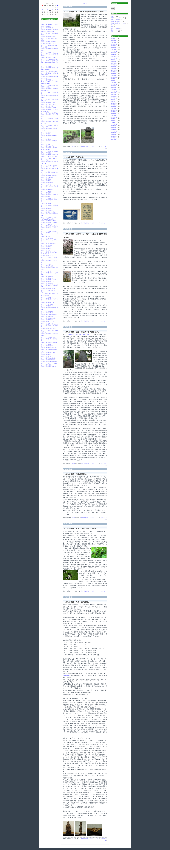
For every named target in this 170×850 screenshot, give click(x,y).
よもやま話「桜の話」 (47, 264)
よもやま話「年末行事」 (47, 346)
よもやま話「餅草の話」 (47, 266)
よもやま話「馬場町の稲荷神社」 (49, 361)
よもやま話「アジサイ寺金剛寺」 (49, 363)
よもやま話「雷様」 (46, 179)
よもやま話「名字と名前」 (48, 321)
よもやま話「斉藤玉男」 (47, 323)
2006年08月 (114, 84)
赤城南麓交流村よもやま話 (87, 146)
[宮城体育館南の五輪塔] (72, 143)
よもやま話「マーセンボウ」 (48, 167)
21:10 (73, 321)
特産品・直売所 (115, 19)
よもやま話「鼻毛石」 (47, 354)
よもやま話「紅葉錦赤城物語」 (49, 314)
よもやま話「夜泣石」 (47, 248)
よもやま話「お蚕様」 (47, 365)
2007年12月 (114, 56)
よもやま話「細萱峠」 (47, 193)
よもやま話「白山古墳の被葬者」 (49, 113)
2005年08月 (114, 105)
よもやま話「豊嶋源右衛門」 (48, 102)
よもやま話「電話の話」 (47, 311)
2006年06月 (114, 87)
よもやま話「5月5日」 (47, 224)
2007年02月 (114, 73)
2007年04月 (114, 70)
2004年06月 (114, 129)
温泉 (112, 26)
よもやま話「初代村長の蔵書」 (49, 107)
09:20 (73, 517)
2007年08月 (114, 63)
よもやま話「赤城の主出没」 (48, 36)
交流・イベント (115, 28)
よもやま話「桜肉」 (46, 250)
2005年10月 (114, 101)
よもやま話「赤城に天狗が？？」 (49, 231)
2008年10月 (114, 39)
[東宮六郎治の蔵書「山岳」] (72, 220)
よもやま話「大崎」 (46, 144)
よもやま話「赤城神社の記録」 (49, 347)
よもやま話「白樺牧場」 (47, 27)
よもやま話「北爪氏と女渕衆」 (49, 165)
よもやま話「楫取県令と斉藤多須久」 (79, 335)
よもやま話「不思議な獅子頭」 (49, 220)
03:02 (73, 463)
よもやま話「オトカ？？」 (48, 281)
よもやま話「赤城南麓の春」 (48, 288)
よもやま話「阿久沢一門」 (48, 52)
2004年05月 (114, 131)
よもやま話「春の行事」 (47, 283)
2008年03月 (114, 51)
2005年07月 (114, 106)
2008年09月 (114, 40)
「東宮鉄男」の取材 (46, 203)
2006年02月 (114, 94)
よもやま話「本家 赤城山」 (48, 212)
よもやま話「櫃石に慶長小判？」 (49, 175)
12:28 (73, 223)
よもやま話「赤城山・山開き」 (49, 222)
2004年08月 (114, 125)
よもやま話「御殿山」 (47, 344)
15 (50, 11)
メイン (85, 3)
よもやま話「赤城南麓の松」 (48, 358)
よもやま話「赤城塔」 (47, 208)
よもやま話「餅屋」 (46, 132)
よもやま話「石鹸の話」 (47, 177)
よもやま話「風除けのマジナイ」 (49, 279)
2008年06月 (114, 45)
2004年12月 (114, 118)
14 (47, 11)
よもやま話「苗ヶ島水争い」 (48, 238)
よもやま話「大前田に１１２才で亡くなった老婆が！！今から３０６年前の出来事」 (49, 81)
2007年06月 (114, 66)
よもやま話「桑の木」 (47, 191)
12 (42, 11)
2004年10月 (114, 122)
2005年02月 (114, 115)
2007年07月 (114, 65)
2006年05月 (114, 89)
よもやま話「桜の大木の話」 (48, 318)
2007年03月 (114, 72)
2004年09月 (114, 124)
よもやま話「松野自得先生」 (48, 198)
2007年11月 (114, 58)
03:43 (73, 838)
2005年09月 (114, 103)
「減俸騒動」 (67, 675)
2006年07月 (114, 85)
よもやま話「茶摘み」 (47, 180)
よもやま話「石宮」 (46, 236)
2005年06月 (114, 108)
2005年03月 (114, 113)
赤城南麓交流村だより (117, 21)
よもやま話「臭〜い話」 (47, 304)
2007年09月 (114, 61)
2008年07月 (114, 44)
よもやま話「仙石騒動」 (47, 276)
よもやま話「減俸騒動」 (47, 182)
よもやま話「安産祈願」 (47, 319)
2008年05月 (114, 47)
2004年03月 (114, 134)
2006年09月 (114, 82)
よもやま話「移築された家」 (48, 57)
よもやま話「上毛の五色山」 (48, 328)
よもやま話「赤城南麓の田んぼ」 (49, 366)
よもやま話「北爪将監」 (47, 210)
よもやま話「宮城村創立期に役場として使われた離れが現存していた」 (49, 62)
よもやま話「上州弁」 (47, 246)
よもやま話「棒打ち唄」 (47, 106)
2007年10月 (114, 59)
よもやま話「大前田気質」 (48, 302)
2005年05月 (114, 110)
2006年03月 (114, 92)
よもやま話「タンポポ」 (47, 255)
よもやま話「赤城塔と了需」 (48, 352)
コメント (96, 146)
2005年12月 (114, 98)
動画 (112, 24)
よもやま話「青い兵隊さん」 (48, 243)
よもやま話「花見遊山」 (47, 316)
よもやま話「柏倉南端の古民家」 (49, 59)
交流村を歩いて (115, 30)
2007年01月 (114, 75)
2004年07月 (114, 127)
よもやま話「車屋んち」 (47, 278)
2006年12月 (114, 77)
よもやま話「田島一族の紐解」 (49, 41)
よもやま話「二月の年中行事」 (49, 71)
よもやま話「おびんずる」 (48, 146)
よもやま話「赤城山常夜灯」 (48, 359)
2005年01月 (114, 117)
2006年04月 (114, 91)
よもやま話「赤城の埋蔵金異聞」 (49, 342)
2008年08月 (114, 42)
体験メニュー (114, 31)
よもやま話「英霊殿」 (47, 66)
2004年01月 (114, 138)
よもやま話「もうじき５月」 (48, 43)
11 (57, 9)
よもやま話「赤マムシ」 (47, 184)
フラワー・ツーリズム (117, 18)
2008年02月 (114, 52)
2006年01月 (114, 96)
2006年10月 (114, 80)
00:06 (73, 591)
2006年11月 (114, 78)
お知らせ (113, 16)
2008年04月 (114, 49)
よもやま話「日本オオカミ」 (48, 104)
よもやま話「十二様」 (47, 356)
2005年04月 (114, 111)
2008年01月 (114, 54)
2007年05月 (114, 68)
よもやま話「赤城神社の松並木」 (49, 226)
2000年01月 (114, 139)
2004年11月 (114, 120)
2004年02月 (114, 136)
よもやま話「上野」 (46, 139)
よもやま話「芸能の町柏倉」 (48, 337)
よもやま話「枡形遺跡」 (47, 245)
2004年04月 (114, 132)
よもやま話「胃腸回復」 (47, 297)
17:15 (73, 146)
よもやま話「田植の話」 (47, 189)
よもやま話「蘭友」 (46, 134)
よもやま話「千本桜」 (47, 271)
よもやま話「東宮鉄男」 (47, 306)
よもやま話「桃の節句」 (47, 312)
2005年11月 (114, 99)
